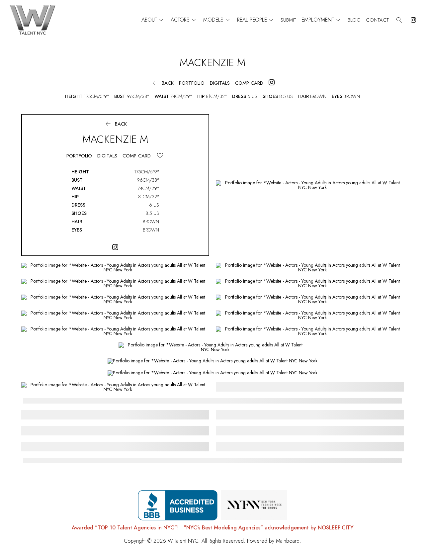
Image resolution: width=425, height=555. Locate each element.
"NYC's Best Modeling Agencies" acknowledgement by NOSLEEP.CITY (269, 527)
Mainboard (287, 541)
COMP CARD (249, 83)
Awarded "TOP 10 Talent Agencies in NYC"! (125, 527)
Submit (288, 20)
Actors (184, 20)
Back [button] (162, 83)
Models (217, 20)
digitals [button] (220, 83)
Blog (354, 20)
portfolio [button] (192, 83)
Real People (256, 20)
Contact (377, 20)
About (153, 20)
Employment (321, 20)
